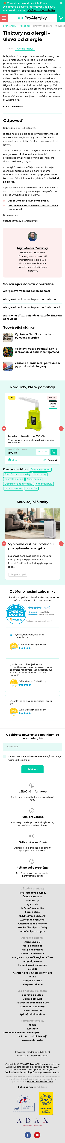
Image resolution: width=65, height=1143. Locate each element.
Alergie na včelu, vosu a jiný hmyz (32, 973)
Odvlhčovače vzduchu (32, 916)
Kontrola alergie (14, 479)
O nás (32, 1025)
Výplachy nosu (13, 489)
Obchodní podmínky (32, 1007)
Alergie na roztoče (32, 950)
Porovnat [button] (52, 460)
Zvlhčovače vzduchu (32, 920)
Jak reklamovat (32, 999)
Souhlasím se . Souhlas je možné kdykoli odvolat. (34, 758)
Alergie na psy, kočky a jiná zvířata (32, 958)
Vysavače (31, 489)
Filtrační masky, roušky (17, 474)
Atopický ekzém (32, 961)
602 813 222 (23, 1056)
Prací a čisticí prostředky (32, 928)
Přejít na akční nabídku (41, 11)
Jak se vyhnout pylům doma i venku (28, 201)
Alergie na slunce (32, 984)
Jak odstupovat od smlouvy (32, 1003)
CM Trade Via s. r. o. (36, 1064)
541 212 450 (42, 1056)
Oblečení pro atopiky (32, 932)
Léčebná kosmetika (32, 908)
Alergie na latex (32, 981)
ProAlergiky (9, 26)
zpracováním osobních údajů (35, 756)
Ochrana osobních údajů (32, 1037)
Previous (4, 428)
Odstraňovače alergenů (18, 484)
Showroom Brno (32, 1010)
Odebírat (32, 769)
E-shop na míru (25, 1087)
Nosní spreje (34, 479)
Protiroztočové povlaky (32, 893)
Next (61, 428)
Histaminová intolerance (32, 965)
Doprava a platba (32, 995)
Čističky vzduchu (40, 470)
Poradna (25, 26)
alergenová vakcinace (16, 154)
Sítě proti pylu (44, 484)
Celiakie (32, 969)
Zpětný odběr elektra (32, 1014)
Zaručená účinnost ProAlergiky (21, 1033)
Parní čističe (32, 912)
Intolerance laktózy (32, 954)
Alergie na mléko (32, 946)
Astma (32, 977)
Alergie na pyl (25, 49)
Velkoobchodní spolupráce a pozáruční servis (32, 1072)
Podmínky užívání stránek (40, 1081)
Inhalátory (40, 474)
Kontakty (32, 1029)
